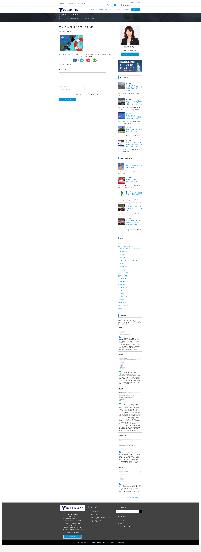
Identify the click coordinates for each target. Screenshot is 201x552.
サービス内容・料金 (96, 511)
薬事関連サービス (97, 521)
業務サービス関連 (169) (124, 246)
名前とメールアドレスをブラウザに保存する (86, 95)
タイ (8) (122, 293)
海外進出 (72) (123, 263)
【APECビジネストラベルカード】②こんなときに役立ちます (134, 208)
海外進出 (119, 151)
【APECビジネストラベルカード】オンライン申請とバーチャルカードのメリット (134, 144)
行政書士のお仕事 (127, 123)
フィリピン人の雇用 (133, 135)
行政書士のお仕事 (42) (123, 276)
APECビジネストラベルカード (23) (129, 260)
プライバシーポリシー (124, 526)
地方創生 (125, 93)
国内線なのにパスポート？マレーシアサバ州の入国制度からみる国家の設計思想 (134, 117)
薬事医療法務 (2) (124, 266)
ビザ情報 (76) (121, 282)
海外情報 (137, 109)
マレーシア (123, 109)
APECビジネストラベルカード (129, 107)
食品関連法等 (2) (124, 251)
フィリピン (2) (123, 287)
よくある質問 (121, 520)
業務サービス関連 (131, 93)
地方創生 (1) (121, 243)
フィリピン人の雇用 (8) (124, 273)
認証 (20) (122, 254)
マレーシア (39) (124, 290)
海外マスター (124, 215)
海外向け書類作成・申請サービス (101, 518)
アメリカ (125, 185)
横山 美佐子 (62, 31)
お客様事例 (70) (122, 302)
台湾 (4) (122, 299)
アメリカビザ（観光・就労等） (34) (129, 248)
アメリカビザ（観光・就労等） (130, 172)
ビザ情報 (139, 121)
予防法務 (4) (123, 278)
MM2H (138, 107)
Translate (125, 5)
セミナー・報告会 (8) (123, 305)
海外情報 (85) (121, 285)
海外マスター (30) (122, 308)
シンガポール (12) (124, 296)
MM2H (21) (123, 257)
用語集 (120, 523)
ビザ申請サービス (97, 514)
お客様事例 (139, 149)
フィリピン (125, 135)
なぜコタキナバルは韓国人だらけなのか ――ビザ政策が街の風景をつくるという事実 (134, 103)
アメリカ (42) (121, 270)
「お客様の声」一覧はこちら (134, 497)
